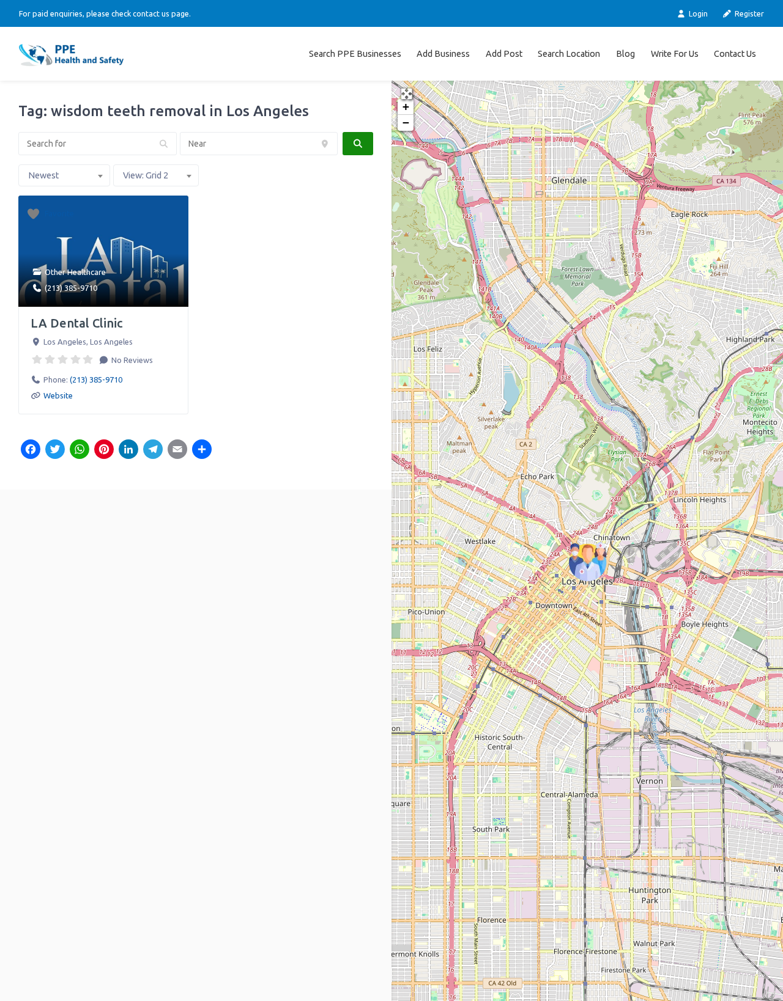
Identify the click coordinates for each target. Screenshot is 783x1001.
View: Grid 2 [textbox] (145, 175)
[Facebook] (30, 450)
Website (58, 395)
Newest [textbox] (43, 175)
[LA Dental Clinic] (587, 561)
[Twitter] (55, 450)
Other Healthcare (75, 272)
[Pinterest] (104, 450)
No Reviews (131, 360)
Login (697, 13)
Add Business (443, 54)
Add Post (504, 54)
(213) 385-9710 (71, 288)
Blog (625, 54)
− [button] (406, 122)
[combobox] (64, 175)
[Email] (177, 450)
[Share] (202, 450)
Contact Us (735, 54)
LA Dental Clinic (76, 323)
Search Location (569, 54)
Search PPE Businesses (355, 54)
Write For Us (675, 54)
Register (748, 13)
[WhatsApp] (79, 450)
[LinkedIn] (128, 450)
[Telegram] (153, 450)
